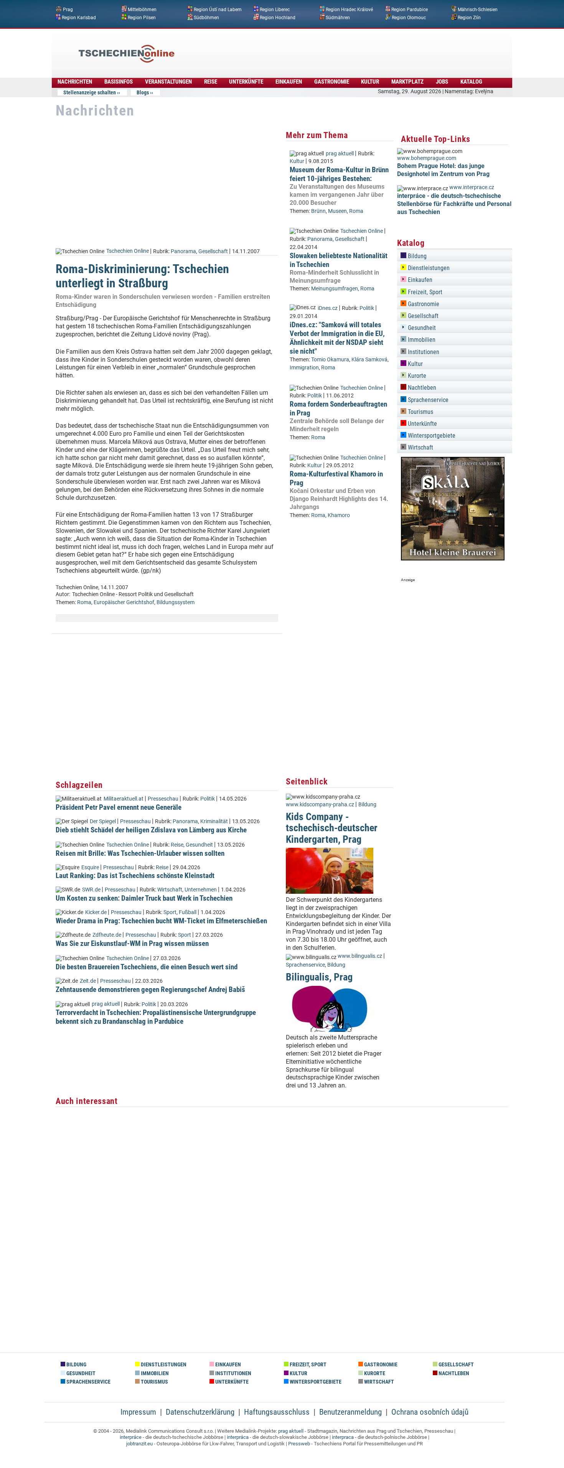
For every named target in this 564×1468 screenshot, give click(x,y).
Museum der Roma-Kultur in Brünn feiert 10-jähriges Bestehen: (339, 174)
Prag (68, 9)
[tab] (454, 255)
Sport (169, 912)
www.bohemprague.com (426, 158)
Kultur (370, 81)
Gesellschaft (213, 251)
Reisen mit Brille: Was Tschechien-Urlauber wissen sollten (140, 853)
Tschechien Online (127, 251)
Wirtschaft (169, 889)
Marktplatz (407, 81)
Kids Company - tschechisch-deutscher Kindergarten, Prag (332, 828)
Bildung (367, 804)
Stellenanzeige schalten (89, 92)
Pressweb (299, 1444)
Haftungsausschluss (277, 1412)
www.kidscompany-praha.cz (320, 804)
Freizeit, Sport (424, 292)
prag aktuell (106, 1004)
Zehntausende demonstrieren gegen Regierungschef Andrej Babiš (150, 989)
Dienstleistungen (428, 268)
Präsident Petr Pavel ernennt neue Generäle (118, 807)
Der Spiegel (103, 821)
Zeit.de (88, 981)
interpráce (131, 1437)
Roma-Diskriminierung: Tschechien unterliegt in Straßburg (142, 276)
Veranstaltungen (168, 81)
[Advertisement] (302, 47)
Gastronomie (331, 81)
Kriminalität (214, 821)
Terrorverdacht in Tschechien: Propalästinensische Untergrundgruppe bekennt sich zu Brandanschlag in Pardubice (156, 1017)
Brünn (318, 211)
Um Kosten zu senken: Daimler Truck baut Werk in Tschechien (144, 898)
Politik (207, 799)
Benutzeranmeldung (350, 1412)
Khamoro (339, 515)
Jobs (442, 81)
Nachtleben (421, 387)
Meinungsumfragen (334, 288)
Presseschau (163, 799)
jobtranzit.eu (139, 1444)
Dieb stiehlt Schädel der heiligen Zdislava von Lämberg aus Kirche (151, 829)
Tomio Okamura (330, 359)
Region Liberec (275, 9)
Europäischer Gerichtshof (124, 602)
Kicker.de (96, 912)
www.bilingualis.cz (360, 956)
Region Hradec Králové (349, 9)
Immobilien (420, 339)
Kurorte (416, 375)
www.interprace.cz (471, 187)
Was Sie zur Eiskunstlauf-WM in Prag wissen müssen (132, 943)
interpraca (343, 1437)
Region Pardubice (409, 9)
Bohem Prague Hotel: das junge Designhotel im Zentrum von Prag (443, 170)
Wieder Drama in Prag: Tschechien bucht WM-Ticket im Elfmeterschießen (161, 920)
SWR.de (91, 889)
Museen (337, 211)
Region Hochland (277, 17)
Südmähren (338, 17)
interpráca (238, 1437)
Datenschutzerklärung (200, 1412)
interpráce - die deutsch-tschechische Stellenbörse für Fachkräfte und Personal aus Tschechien (454, 204)
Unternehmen (201, 889)
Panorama (183, 251)
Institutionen (422, 352)
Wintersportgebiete (430, 435)
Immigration (304, 367)
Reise (210, 81)
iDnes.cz (328, 308)
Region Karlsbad (79, 17)
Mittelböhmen (142, 9)
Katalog (471, 81)
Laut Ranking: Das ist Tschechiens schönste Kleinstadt (135, 875)
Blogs (143, 92)
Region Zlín (469, 17)
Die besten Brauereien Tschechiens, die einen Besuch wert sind (146, 966)
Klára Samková (369, 359)
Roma (84, 602)
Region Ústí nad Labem (218, 9)
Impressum (138, 1412)
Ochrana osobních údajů (429, 1412)
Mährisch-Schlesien (478, 9)
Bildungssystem (176, 602)
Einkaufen (288, 81)
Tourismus (419, 411)
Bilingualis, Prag (319, 977)
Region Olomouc (409, 17)
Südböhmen (206, 17)
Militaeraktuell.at (123, 799)
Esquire (90, 867)
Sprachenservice (305, 965)
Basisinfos (118, 81)
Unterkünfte (246, 81)
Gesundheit (199, 845)
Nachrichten (75, 81)
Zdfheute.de (106, 935)
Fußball (187, 912)
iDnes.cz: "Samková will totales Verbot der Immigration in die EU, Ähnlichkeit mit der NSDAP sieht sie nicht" (337, 338)
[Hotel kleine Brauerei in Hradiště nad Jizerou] (453, 558)
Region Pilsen (142, 17)
